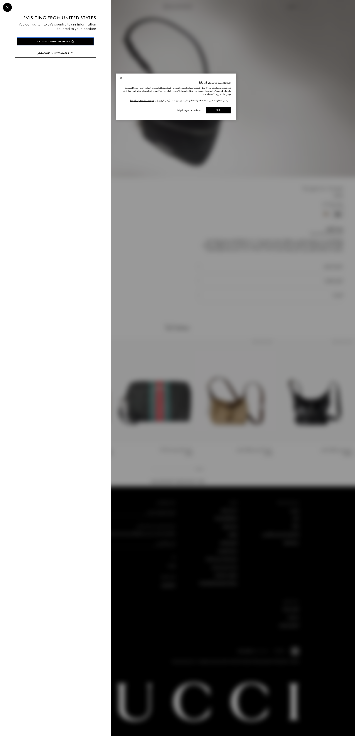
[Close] (7, 7)
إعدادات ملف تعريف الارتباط (189, 110)
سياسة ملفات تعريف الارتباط (142, 100)
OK (218, 110)
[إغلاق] (121, 78)
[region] (176, 97)
